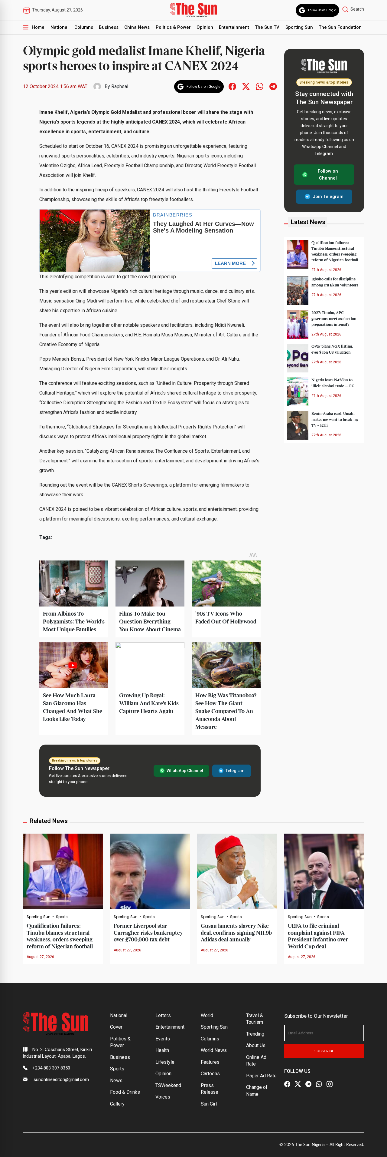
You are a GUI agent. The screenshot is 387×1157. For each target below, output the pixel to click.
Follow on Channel (328, 174)
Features (210, 1062)
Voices (162, 1097)
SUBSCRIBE (324, 1051)
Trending (255, 1034)
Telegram (235, 770)
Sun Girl (209, 1104)
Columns (83, 27)
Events (162, 1039)
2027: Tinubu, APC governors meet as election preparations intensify (333, 318)
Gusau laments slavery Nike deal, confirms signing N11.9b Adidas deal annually (236, 933)
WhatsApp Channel (185, 770)
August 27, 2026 (40, 957)
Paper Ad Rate (261, 1076)
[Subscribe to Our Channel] (308, 1084)
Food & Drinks (125, 1092)
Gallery (117, 1104)
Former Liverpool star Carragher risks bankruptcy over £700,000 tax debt (148, 933)
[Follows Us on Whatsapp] (259, 86)
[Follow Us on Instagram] (330, 1084)
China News (137, 27)
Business (109, 27)
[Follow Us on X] (298, 1084)
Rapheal (119, 86)
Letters (163, 1015)
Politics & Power (173, 27)
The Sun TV (267, 27)
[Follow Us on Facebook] (287, 1084)
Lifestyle (164, 1062)
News (116, 1080)
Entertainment (234, 27)
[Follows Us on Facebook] (232, 86)
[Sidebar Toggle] (25, 27)
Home (38, 27)
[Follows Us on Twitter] (246, 86)
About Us (255, 1045)
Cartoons (210, 1073)
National (59, 27)
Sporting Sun (299, 27)
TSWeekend (168, 1085)
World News (214, 1050)
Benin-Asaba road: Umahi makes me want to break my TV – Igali (335, 419)
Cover (116, 1027)
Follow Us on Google (322, 10)
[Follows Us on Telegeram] (273, 86)
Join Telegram (328, 196)
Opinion (205, 27)
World (207, 1015)
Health (162, 1050)
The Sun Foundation (340, 27)
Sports (62, 917)
